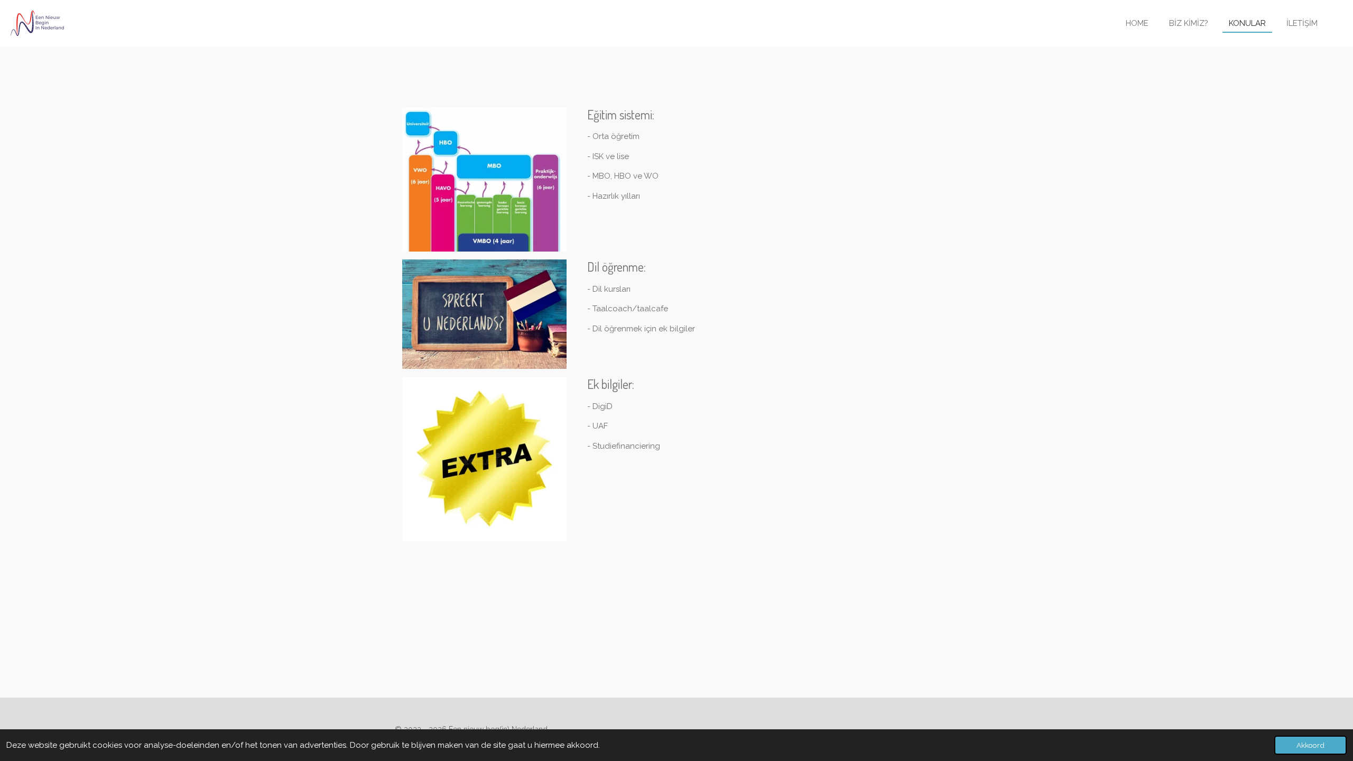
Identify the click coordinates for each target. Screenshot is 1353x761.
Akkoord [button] (1310, 745)
